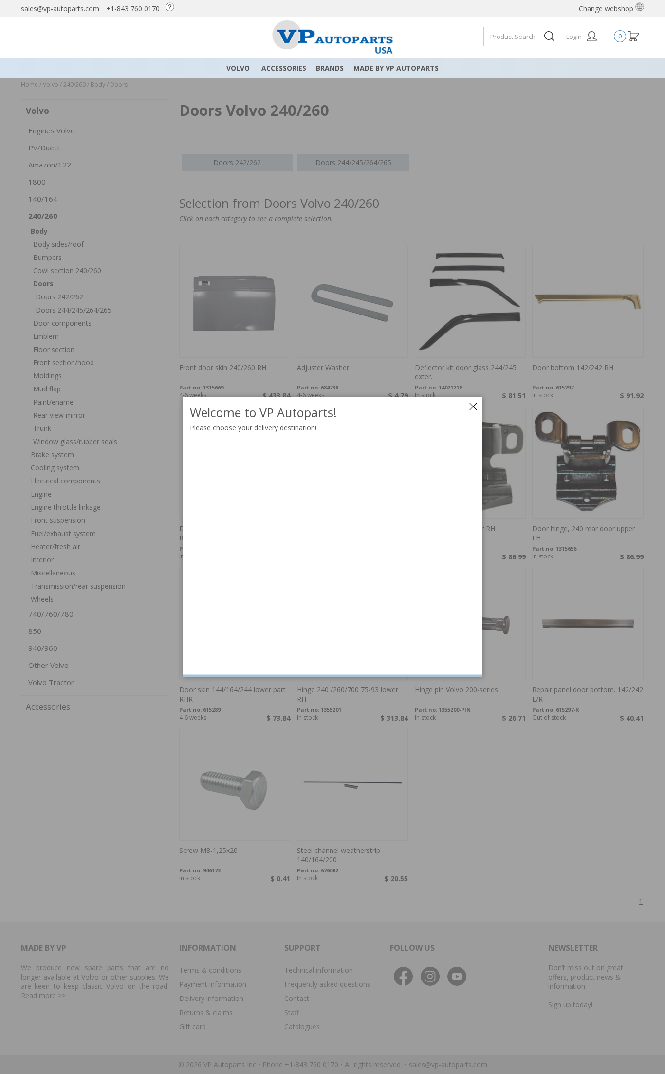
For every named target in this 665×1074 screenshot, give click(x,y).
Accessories (283, 68)
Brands (330, 68)
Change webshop (607, 8)
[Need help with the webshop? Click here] (172, 8)
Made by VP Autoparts (396, 68)
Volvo (238, 68)
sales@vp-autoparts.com (60, 8)
